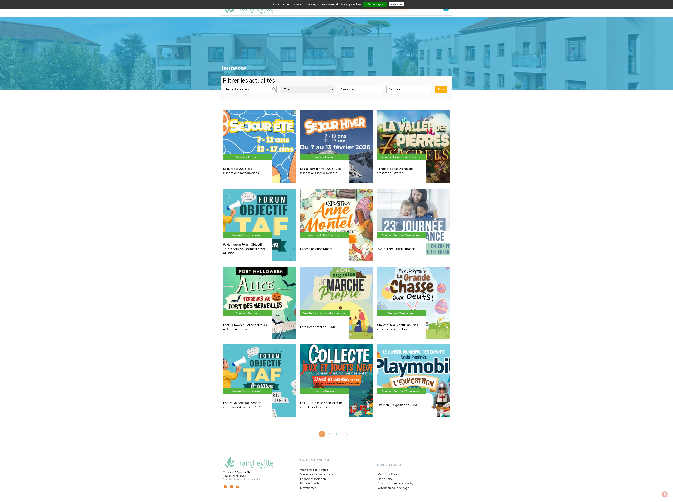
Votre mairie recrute (314, 470)
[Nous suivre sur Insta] (225, 486)
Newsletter (308, 488)
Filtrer (441, 89)
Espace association (313, 479)
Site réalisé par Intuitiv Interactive (241, 479)
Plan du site (385, 479)
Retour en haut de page (393, 488)
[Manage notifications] (665, 494)
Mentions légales (389, 474)
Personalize (396, 4)
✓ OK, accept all (375, 4)
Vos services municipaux (316, 474)
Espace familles (310, 483)
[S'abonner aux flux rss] (231, 486)
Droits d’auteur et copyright (396, 483)
